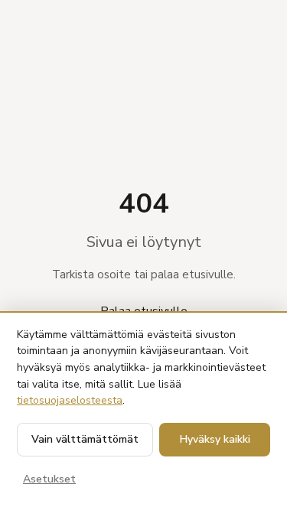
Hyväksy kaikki (215, 439)
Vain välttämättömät (85, 439)
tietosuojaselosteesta (69, 400)
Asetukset (49, 479)
